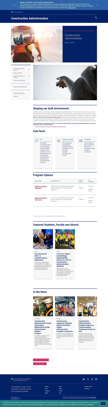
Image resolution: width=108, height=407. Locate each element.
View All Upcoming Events (41, 359)
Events (60, 391)
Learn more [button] (90, 404)
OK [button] (103, 403)
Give (60, 393)
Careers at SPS (88, 386)
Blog (60, 386)
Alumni (46, 393)
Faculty (47, 386)
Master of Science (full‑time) (41, 187)
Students (47, 391)
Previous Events (17, 73)
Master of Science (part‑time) (41, 199)
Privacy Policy (93, 397)
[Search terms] (96, 11)
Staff (46, 388)
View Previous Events (40, 363)
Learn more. (72, 8)
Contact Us (87, 388)
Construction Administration (29, 18)
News (60, 388)
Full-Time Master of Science (18, 69)
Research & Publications (20, 87)
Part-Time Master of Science (19, 76)
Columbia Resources (19, 93)
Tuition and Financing (19, 80)
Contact (15, 96)
